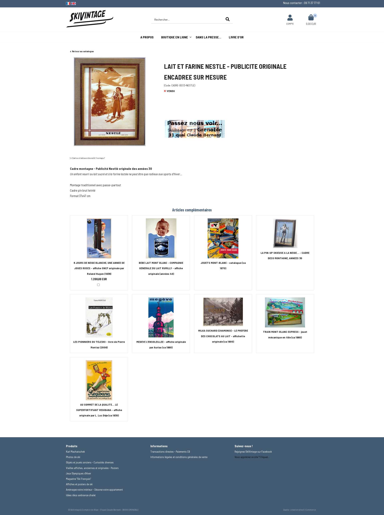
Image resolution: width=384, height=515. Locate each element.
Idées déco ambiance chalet (81, 495)
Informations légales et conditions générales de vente (178, 457)
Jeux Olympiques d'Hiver (78, 473)
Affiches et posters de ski (79, 484)
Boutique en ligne (174, 37)
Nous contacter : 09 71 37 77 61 (301, 3)
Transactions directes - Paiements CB (170, 451)
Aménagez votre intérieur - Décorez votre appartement (94, 489)
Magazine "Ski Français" (78, 478)
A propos (147, 37)
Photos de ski (73, 457)
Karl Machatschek (75, 451)
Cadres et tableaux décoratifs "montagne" (89, 158)
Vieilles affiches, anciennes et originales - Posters (92, 468)
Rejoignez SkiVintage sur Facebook (253, 451)
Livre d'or (236, 37)
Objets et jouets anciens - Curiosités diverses (90, 462)
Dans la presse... (208, 37)
